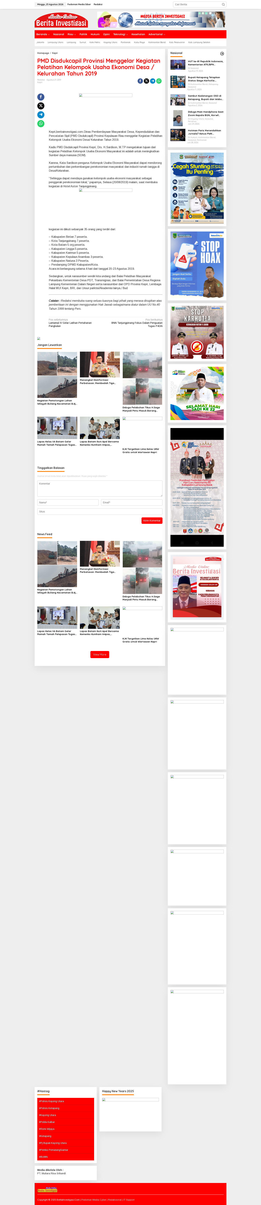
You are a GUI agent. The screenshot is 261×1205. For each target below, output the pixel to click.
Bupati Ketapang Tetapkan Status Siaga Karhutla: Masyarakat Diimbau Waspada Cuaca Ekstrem (204, 79)
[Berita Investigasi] (61, 19)
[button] (223, 4)
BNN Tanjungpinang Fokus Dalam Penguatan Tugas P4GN (137, 322)
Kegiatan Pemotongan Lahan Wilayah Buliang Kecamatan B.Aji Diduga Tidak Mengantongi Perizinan (56, 402)
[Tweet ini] (146, 81)
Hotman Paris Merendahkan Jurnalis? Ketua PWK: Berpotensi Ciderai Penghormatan (204, 132)
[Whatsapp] (159, 81)
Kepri (39, 82)
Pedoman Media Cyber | (94, 1199)
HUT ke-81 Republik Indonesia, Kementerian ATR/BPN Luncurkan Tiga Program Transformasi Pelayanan (205, 63)
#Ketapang (45, 1136)
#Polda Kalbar (47, 1122)
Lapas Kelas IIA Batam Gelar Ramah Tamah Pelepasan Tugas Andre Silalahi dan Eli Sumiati (56, 443)
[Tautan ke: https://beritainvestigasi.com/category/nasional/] (222, 54)
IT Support (128, 1199)
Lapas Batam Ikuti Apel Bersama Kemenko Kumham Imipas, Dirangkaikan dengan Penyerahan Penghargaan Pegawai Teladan (99, 443)
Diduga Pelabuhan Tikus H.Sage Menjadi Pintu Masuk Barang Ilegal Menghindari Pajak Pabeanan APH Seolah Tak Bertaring (141, 409)
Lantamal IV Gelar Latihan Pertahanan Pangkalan (70, 322)
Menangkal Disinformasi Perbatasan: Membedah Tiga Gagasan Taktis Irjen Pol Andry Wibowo (98, 381)
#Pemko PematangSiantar (53, 1149)
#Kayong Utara (47, 1115)
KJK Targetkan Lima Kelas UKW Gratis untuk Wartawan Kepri (141, 451)
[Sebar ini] (140, 81)
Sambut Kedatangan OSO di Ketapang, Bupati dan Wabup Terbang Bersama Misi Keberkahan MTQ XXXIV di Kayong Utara (205, 97)
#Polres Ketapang (49, 1108)
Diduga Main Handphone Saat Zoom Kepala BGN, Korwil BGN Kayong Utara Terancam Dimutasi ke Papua (206, 113)
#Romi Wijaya (46, 1129)
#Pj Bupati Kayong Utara (53, 1143)
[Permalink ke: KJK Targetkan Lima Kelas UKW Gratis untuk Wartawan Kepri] (142, 431)
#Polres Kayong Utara (51, 1101)
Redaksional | (115, 1199)
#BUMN (43, 1156)
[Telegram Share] (152, 81)
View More (99, 654)
